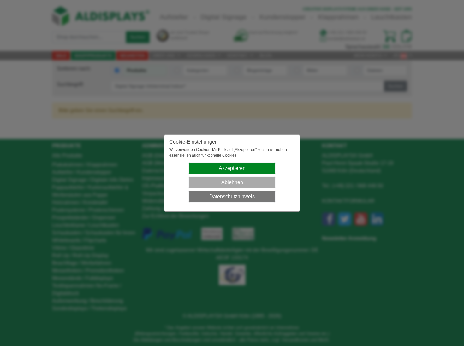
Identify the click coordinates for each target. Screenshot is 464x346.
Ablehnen (232, 182)
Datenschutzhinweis (232, 196)
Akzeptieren (232, 168)
